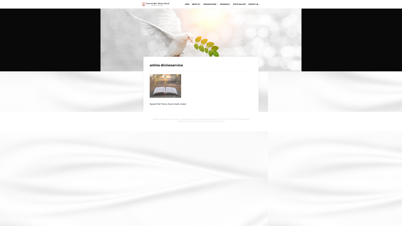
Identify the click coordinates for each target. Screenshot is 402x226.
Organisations (209, 4)
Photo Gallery (239, 4)
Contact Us (253, 4)
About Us (196, 4)
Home (187, 4)
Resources (224, 4)
